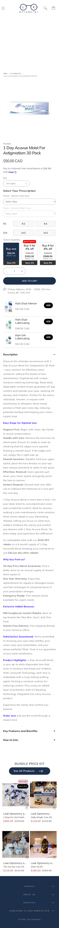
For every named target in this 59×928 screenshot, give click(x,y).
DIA (5, 232)
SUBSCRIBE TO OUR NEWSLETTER (29, 911)
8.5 (23, 223)
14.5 (23, 233)
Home (5, 73)
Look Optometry (40, 813)
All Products (15, 73)
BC (4, 223)
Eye (5, 178)
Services (29, 903)
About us (29, 894)
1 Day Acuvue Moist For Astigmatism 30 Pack (20, 76)
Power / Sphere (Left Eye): (16, 196)
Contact (29, 886)
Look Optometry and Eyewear (20, 813)
